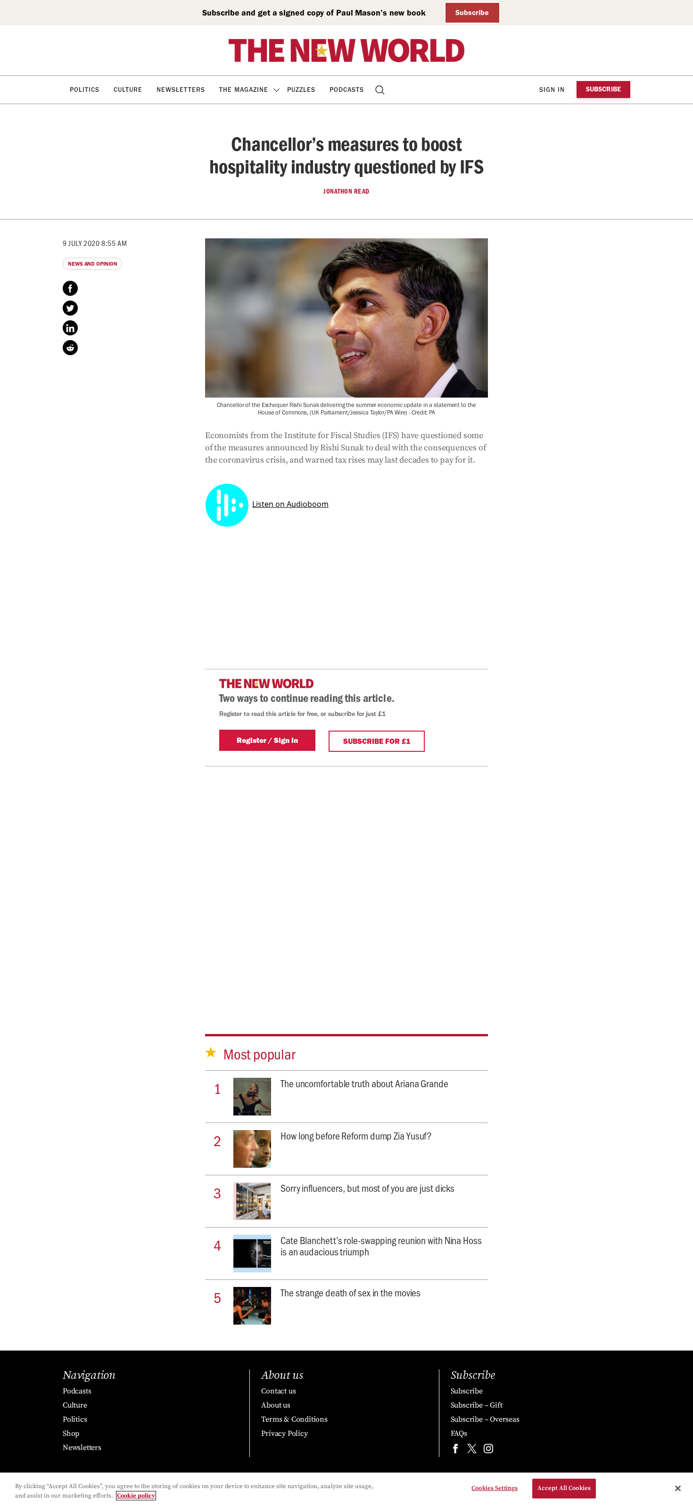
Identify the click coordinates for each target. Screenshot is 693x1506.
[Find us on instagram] (488, 1450)
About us (275, 1405)
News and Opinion (92, 263)
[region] (346, 1489)
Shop (71, 1433)
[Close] (678, 1488)
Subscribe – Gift (477, 1405)
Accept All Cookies (564, 1488)
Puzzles (301, 90)
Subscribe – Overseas (485, 1419)
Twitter (70, 308)
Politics (84, 90)
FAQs (459, 1433)
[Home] (346, 50)
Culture (128, 90)
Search (380, 89)
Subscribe (472, 12)
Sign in (552, 90)
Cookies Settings (494, 1488)
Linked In (70, 327)
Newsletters (181, 90)
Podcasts (347, 90)
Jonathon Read (346, 191)
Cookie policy (136, 1495)
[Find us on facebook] (455, 1450)
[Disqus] (346, 884)
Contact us (278, 1391)
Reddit (70, 347)
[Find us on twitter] (472, 1450)
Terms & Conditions (294, 1419)
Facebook (70, 288)
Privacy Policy (284, 1433)
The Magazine (243, 90)
